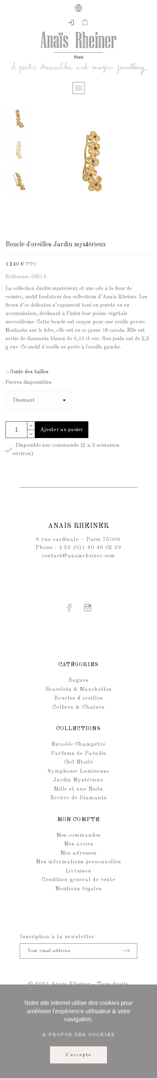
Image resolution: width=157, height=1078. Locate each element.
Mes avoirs (78, 844)
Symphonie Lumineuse (78, 771)
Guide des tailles (27, 371)
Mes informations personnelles (78, 862)
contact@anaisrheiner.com (78, 556)
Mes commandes (78, 835)
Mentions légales (78, 889)
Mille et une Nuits (78, 789)
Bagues (78, 680)
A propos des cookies (78, 1035)
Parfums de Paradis (78, 753)
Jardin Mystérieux (78, 780)
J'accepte (78, 1055)
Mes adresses (78, 853)
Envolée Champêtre (78, 744)
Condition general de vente (78, 880)
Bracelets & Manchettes (78, 689)
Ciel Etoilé (78, 762)
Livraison (78, 871)
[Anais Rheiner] (78, 54)
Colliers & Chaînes (78, 707)
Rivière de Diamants (78, 798)
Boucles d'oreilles (78, 698)
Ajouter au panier (61, 429)
